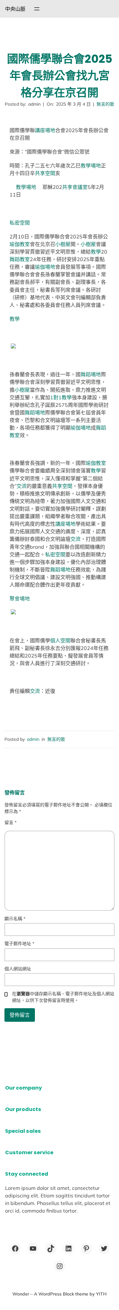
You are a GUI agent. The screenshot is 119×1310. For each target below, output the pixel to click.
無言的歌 (105, 104)
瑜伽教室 (20, 244)
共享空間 (45, 173)
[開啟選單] (37, 9)
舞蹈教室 (20, 259)
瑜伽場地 (45, 267)
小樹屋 (62, 244)
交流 (22, 486)
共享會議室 (75, 187)
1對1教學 (61, 397)
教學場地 (91, 165)
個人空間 (60, 640)
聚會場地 (20, 598)
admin (33, 739)
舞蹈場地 (91, 374)
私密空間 (20, 222)
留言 (10, 822)
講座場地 (45, 130)
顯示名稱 (14, 918)
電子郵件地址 (19, 943)
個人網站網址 (17, 969)
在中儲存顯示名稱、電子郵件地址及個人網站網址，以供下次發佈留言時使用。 (63, 997)
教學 (96, 252)
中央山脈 (15, 9)
